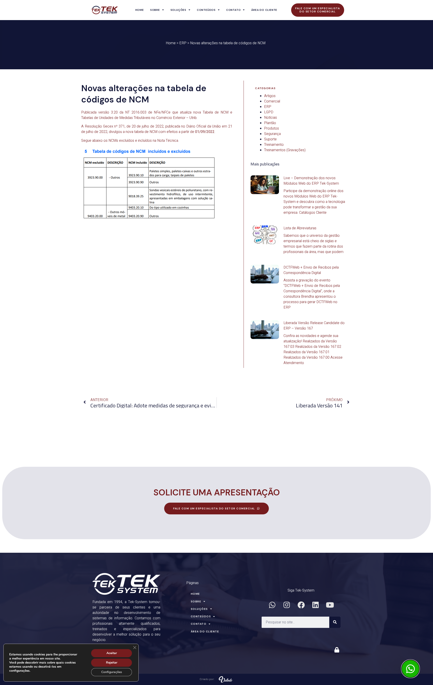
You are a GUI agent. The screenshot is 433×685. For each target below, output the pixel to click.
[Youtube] (330, 605)
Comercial (272, 101)
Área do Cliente (264, 10)
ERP (183, 43)
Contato (233, 10)
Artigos (270, 96)
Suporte (270, 139)
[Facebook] (301, 605)
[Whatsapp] (272, 605)
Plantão (270, 123)
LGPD (268, 112)
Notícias (270, 117)
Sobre (155, 10)
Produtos (271, 128)
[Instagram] (286, 605)
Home (139, 10)
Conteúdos (206, 10)
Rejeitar (111, 662)
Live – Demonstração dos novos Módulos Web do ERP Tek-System (311, 180)
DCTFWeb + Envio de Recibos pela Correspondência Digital (311, 270)
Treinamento (274, 144)
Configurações (111, 672)
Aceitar (111, 653)
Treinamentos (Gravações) (285, 150)
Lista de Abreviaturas (299, 228)
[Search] (335, 622)
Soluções (178, 10)
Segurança (272, 134)
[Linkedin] (315, 605)
